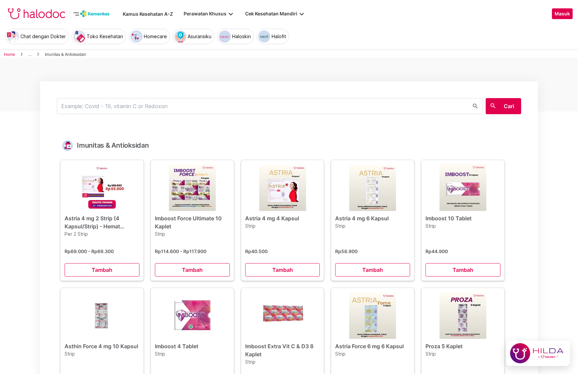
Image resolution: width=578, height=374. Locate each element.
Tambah (102, 270)
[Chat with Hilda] (538, 353)
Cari (509, 106)
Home (9, 54)
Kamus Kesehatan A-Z (148, 14)
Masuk (562, 13)
